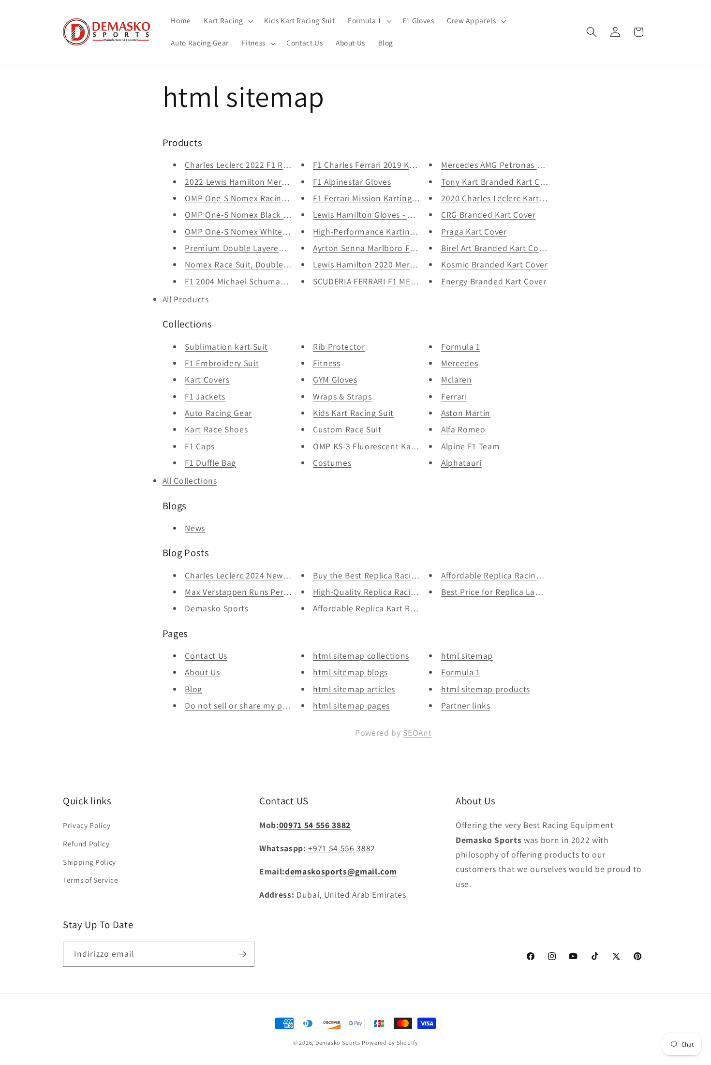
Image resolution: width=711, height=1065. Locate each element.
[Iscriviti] (242, 954)
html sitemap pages (351, 705)
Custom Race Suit (347, 429)
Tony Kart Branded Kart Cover (499, 181)
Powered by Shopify (390, 1042)
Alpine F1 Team (470, 446)
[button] (227, 21)
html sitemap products (485, 689)
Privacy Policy (86, 825)
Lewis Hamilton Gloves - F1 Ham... (378, 214)
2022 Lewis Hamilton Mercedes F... (251, 181)
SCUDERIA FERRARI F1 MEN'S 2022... (382, 281)
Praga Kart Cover (474, 231)
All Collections (190, 480)
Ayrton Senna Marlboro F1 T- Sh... (377, 247)
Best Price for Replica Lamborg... (504, 591)
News (195, 527)
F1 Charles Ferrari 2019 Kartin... (373, 164)
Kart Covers (207, 379)
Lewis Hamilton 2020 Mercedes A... (379, 264)
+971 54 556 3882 (341, 848)
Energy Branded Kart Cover (494, 281)
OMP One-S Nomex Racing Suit (244, 198)
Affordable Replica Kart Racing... (375, 608)
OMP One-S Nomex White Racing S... (255, 231)
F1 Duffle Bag (210, 462)
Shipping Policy (89, 862)
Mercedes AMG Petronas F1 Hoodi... (509, 164)
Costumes (332, 462)
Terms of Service (90, 880)
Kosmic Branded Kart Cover (494, 264)
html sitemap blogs (350, 672)
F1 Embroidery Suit (222, 363)
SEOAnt (417, 732)
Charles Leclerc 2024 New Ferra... (248, 575)
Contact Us (206, 655)
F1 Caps (200, 446)
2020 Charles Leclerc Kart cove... (503, 198)
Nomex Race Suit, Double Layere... (251, 264)
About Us (202, 672)
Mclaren (456, 379)
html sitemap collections (361, 655)
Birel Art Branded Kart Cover (495, 247)
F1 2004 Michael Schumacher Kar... (252, 281)
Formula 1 (460, 346)
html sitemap (467, 655)
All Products (186, 299)
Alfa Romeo (463, 429)
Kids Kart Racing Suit (353, 412)
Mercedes (459, 363)
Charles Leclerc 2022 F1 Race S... (247, 164)
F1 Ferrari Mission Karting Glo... (373, 198)
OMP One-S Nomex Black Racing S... (254, 214)
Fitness (327, 363)
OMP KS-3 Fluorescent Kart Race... (379, 446)
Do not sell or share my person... (248, 705)
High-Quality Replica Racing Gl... (375, 591)
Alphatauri (461, 462)
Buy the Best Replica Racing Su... (376, 575)
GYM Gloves (335, 379)
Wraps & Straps (342, 396)
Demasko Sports (216, 608)
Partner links (465, 705)
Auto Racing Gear (218, 412)
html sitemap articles (354, 689)
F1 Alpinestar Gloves (352, 181)
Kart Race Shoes (216, 429)
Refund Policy (86, 843)
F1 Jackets (205, 396)
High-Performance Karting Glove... (379, 231)
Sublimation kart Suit (226, 346)
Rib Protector (339, 346)
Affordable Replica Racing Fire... (502, 575)
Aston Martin (465, 412)
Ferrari (454, 396)
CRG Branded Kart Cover (488, 214)
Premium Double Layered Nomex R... (256, 247)
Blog (193, 689)
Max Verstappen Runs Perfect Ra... (251, 591)
